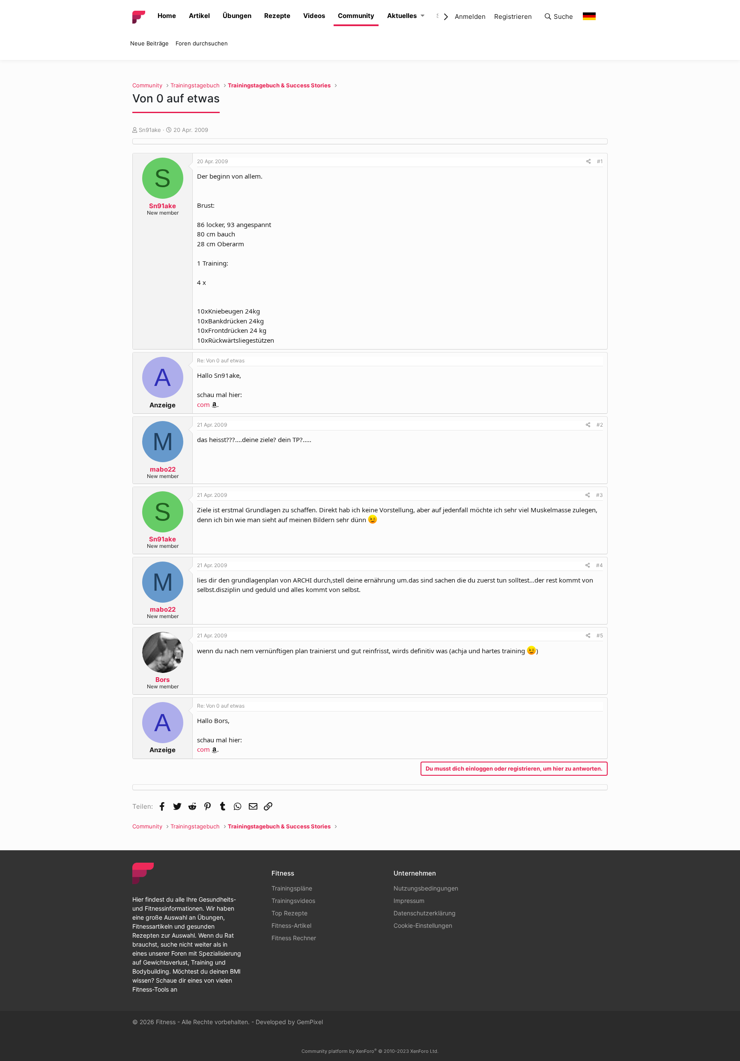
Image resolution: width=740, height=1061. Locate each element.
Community (356, 16)
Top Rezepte (289, 913)
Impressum (409, 900)
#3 (599, 495)
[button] (422, 16)
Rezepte (277, 16)
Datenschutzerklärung (425, 913)
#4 (599, 565)
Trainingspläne (292, 888)
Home (167, 16)
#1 (600, 161)
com (203, 404)
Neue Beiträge (149, 43)
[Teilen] (588, 161)
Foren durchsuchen (202, 43)
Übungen (237, 16)
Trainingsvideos (293, 900)
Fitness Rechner (294, 937)
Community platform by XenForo (370, 1051)
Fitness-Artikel (291, 925)
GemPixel (310, 1021)
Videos (314, 16)
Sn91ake (150, 129)
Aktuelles (402, 16)
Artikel (199, 16)
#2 (600, 424)
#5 (600, 635)
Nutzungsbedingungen (426, 888)
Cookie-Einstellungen (423, 925)
